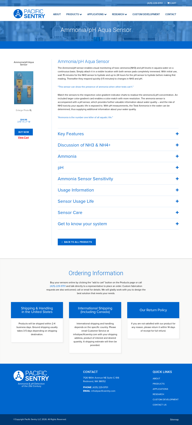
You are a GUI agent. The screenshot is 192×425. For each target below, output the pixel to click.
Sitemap (174, 419)
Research (118, 14)
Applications (95, 14)
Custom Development (146, 14)
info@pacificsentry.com (103, 390)
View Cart (23, 137)
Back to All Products (77, 242)
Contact (170, 14)
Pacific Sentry (29, 13)
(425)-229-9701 (58, 286)
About (57, 14)
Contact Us (159, 404)
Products (73, 14)
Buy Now (23, 132)
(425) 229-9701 (100, 387)
